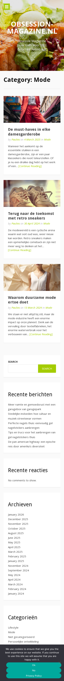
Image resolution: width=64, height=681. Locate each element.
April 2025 (14, 547)
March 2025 (15, 551)
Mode (47, 139)
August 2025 (16, 533)
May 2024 (14, 575)
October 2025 (16, 528)
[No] (59, 663)
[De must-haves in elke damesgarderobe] (32, 109)
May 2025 (14, 542)
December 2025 (18, 519)
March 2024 (15, 584)
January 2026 (16, 514)
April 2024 (14, 579)
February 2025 (17, 556)
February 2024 (17, 589)
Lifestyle (13, 627)
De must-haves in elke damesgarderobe (29, 131)
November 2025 (18, 523)
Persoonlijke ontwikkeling (23, 641)
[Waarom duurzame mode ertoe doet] (32, 277)
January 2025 (16, 561)
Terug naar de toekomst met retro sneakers (31, 215)
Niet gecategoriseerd (21, 637)
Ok (33, 665)
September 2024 (18, 570)
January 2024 (16, 593)
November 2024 (18, 565)
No (34, 670)
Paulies (16, 139)
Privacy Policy (34, 675)
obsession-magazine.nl (32, 27)
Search (13, 361)
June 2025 (14, 537)
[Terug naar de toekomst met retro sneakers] (32, 193)
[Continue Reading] (30, 166)
